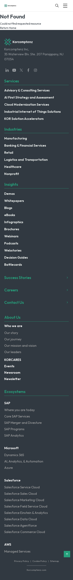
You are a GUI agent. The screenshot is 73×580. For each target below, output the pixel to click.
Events (9, 366)
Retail (8, 152)
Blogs (8, 208)
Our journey (12, 339)
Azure (8, 468)
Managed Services (17, 551)
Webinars (11, 236)
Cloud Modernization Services (26, 104)
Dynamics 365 (14, 455)
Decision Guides (16, 257)
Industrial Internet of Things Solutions (32, 112)
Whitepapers (14, 201)
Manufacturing (15, 138)
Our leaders (12, 352)
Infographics (13, 222)
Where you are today (19, 410)
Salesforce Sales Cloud (20, 494)
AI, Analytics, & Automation (23, 461)
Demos (9, 194)
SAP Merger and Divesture (23, 423)
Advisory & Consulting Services (27, 90)
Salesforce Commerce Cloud (24, 532)
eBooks (9, 215)
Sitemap (54, 561)
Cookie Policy (39, 561)
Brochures (11, 229)
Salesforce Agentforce (20, 525)
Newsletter (12, 379)
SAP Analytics (14, 435)
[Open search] (57, 5)
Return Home (8, 28)
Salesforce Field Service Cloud (25, 506)
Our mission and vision (20, 346)
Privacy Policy (21, 561)
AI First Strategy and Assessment (29, 97)
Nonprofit (11, 174)
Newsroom (12, 372)
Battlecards (13, 265)
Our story (11, 333)
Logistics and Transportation (26, 160)
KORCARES (12, 360)
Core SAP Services (17, 416)
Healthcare (12, 167)
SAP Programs (14, 429)
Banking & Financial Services (25, 145)
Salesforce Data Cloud (20, 519)
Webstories (12, 250)
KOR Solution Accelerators (24, 119)
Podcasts (11, 243)
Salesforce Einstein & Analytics (26, 513)
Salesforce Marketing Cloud (24, 500)
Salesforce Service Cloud (22, 487)
